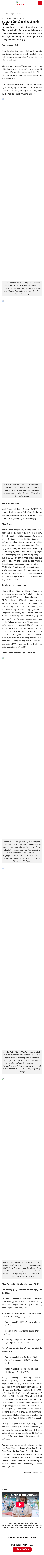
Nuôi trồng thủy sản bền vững (18, 1527)
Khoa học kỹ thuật (13, 14)
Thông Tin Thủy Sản (27, 1523)
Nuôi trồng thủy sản (12, 1525)
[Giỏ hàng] (40, 3)
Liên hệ (37, 1527)
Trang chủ (11, 1523)
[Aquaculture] (21, 3)
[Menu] (3, 3)
